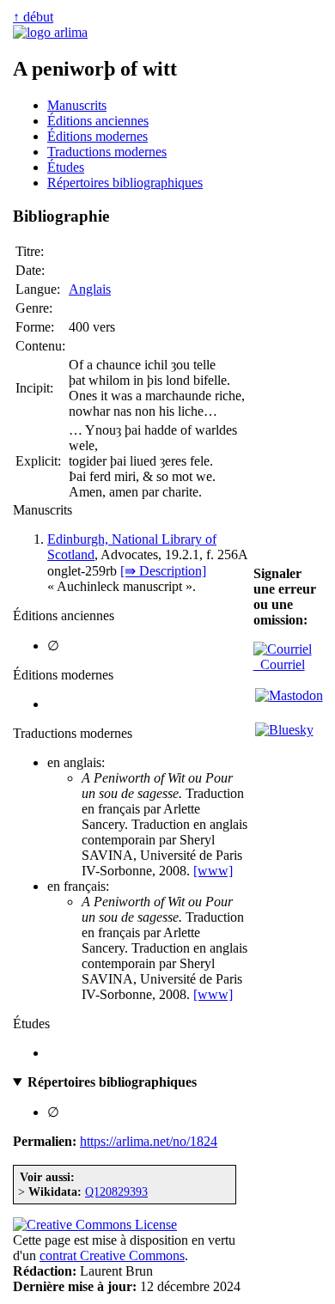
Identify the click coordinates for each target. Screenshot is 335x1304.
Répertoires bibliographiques (125, 182)
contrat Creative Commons (112, 1255)
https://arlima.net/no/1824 (148, 1141)
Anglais (90, 289)
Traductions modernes (107, 151)
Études (65, 167)
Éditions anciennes (98, 120)
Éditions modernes (97, 136)
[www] (213, 870)
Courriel (279, 664)
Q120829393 (116, 1191)
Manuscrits (77, 105)
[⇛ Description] (163, 571)
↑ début (33, 16)
